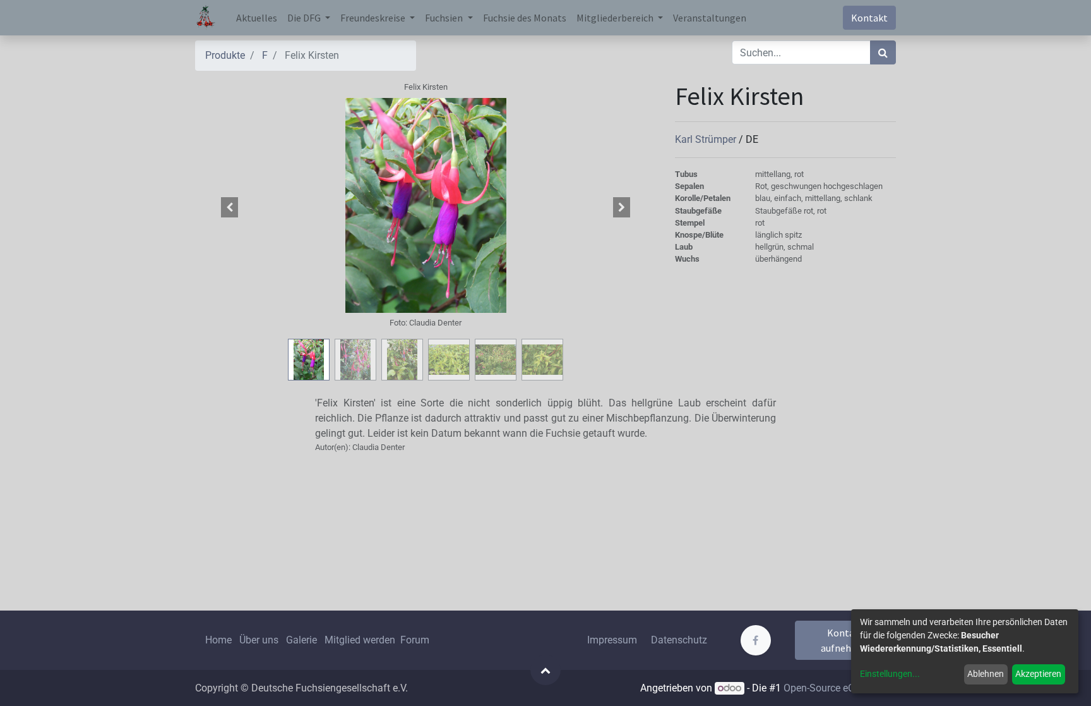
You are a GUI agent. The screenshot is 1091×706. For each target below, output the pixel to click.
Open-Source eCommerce (840, 688)
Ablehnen (985, 674)
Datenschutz (679, 640)
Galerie (301, 640)
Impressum (612, 640)
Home (218, 640)
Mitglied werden (361, 640)
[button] (230, 207)
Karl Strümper (707, 139)
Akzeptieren (1038, 674)
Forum (414, 640)
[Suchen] (883, 52)
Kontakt (869, 17)
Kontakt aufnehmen (846, 640)
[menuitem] (256, 17)
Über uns (258, 640)
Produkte (225, 55)
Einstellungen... (890, 674)
